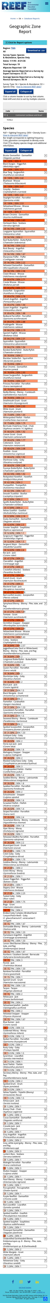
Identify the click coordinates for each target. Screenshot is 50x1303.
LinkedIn (37, 1283)
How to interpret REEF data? (28, 86)
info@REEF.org (40, 1292)
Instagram (21, 1283)
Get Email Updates (25, 1287)
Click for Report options (20, 42)
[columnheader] (8, 111)
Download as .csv (36, 50)
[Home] (20, 6)
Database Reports (32, 18)
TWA (13, 48)
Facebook (13, 1283)
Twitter (29, 1283)
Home (13, 18)
